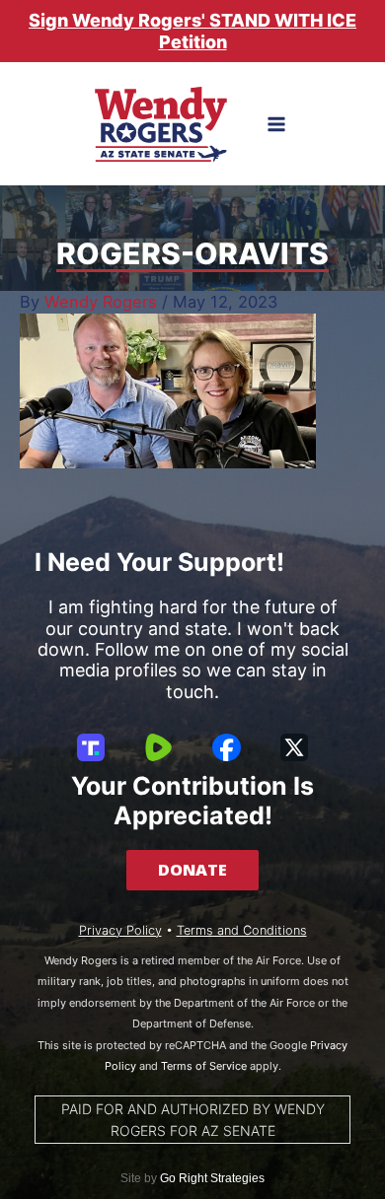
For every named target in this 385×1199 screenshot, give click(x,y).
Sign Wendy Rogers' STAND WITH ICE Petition (192, 31)
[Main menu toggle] (277, 125)
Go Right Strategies (212, 1178)
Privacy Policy (120, 930)
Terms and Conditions (242, 930)
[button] (192, 869)
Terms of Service (204, 1066)
